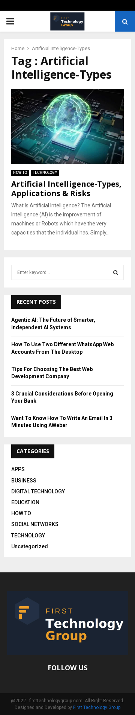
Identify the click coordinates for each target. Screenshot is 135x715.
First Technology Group (96, 707)
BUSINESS (23, 481)
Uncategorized (29, 546)
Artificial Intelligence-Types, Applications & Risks (66, 188)
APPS (18, 469)
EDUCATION (25, 502)
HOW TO (20, 172)
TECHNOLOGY (45, 172)
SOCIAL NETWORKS (34, 524)
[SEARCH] (116, 272)
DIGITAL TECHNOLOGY (38, 491)
